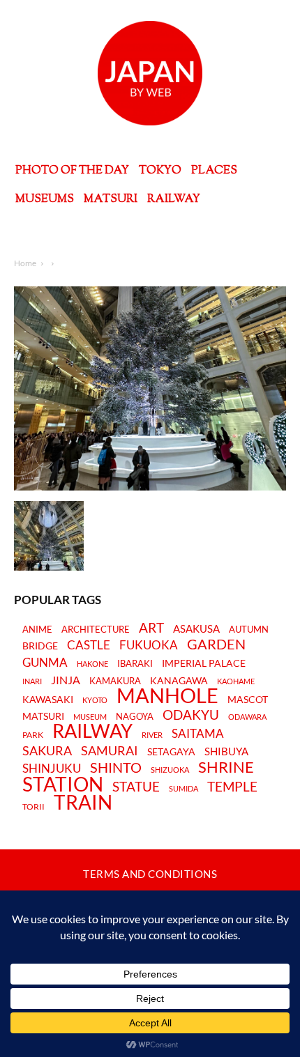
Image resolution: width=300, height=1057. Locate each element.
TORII (33, 807)
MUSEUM (90, 717)
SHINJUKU (51, 769)
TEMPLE (232, 786)
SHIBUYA (226, 752)
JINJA (65, 680)
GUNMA (45, 663)
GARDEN (216, 643)
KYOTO (94, 700)
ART (151, 627)
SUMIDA (183, 788)
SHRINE (226, 767)
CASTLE (88, 645)
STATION (62, 784)
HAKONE (92, 664)
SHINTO (116, 767)
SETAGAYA (171, 752)
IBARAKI (135, 663)
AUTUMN (249, 629)
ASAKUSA (196, 628)
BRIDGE (40, 646)
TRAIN (83, 802)
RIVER (152, 734)
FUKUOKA (148, 645)
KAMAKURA (115, 681)
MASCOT (247, 699)
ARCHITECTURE (95, 629)
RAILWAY (92, 731)
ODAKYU (191, 714)
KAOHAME (236, 681)
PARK (32, 735)
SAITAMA (198, 734)
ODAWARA (247, 717)
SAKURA (47, 751)
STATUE (136, 786)
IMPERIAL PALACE (204, 663)
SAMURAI (109, 751)
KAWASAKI (47, 699)
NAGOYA (134, 716)
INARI (32, 681)
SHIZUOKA (170, 769)
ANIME (37, 629)
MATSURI (43, 716)
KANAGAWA (179, 681)
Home (25, 263)
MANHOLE (167, 695)
